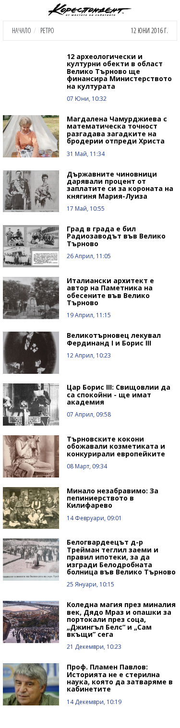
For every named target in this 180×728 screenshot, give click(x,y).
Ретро (47, 30)
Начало (21, 30)
